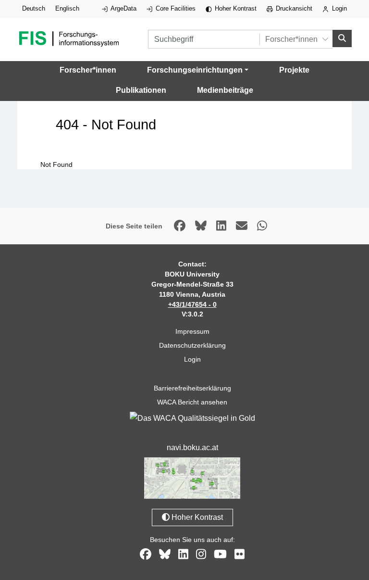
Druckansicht (293, 8)
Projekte (294, 70)
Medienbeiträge (225, 90)
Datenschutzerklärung (192, 345)
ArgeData (122, 8)
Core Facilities (175, 8)
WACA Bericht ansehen (192, 402)
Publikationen (141, 90)
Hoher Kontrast (235, 8)
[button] (197, 70)
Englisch (67, 8)
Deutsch (33, 8)
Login (338, 8)
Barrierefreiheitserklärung (192, 388)
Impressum (192, 331)
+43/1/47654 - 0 (192, 304)
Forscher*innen (88, 70)
